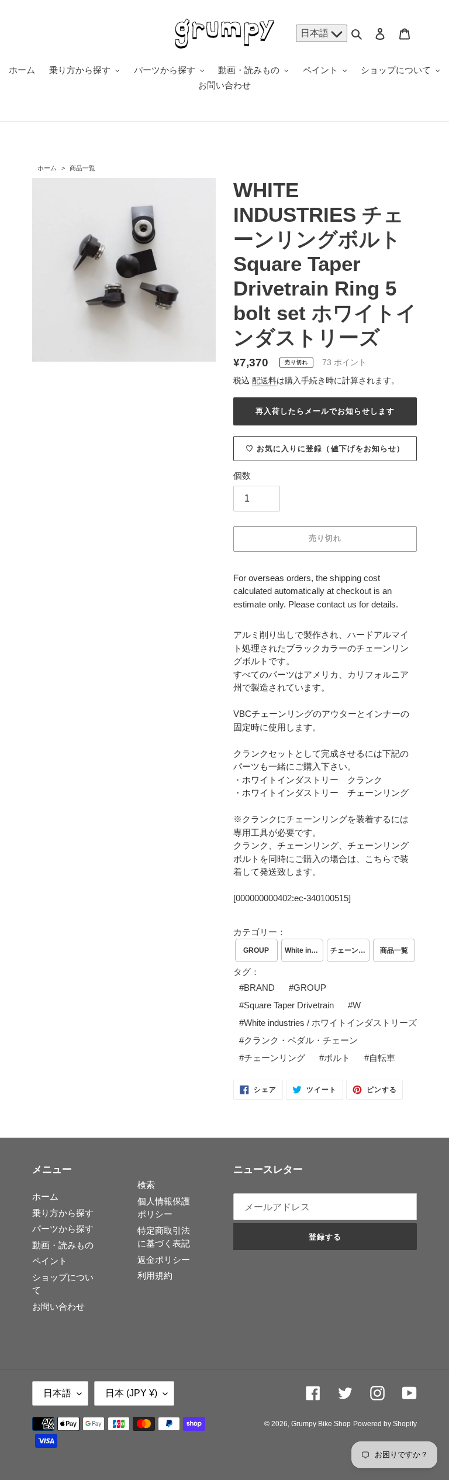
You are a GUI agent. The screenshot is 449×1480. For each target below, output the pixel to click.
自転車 (382, 1058)
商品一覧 (82, 167)
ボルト (337, 1058)
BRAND (259, 988)
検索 (146, 1185)
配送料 (264, 380)
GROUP (256, 950)
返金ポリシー (163, 1260)
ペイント (49, 1261)
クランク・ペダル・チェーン (301, 1040)
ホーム (47, 167)
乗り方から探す (63, 1213)
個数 (242, 475)
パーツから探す (63, 1229)
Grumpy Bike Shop (321, 1424)
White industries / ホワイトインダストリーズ (304, 950)
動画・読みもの (63, 1245)
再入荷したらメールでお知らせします (325, 411)
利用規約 (154, 1275)
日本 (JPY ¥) (131, 1393)
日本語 (316, 33)
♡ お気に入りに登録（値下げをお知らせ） (325, 448)
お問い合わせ (58, 1306)
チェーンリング (349, 950)
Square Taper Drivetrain (289, 1005)
